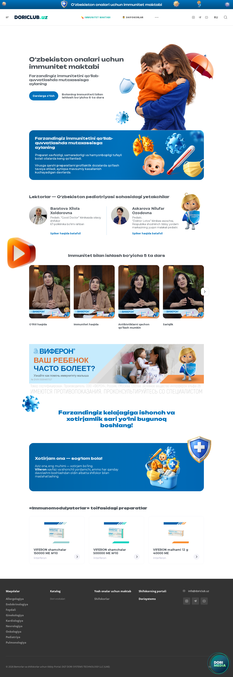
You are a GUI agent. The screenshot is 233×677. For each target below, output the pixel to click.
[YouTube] (206, 17)
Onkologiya (13, 631)
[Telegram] (200, 17)
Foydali (11, 610)
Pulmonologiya (16, 642)
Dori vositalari (57, 598)
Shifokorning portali (152, 591)
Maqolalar (13, 591)
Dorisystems (147, 599)
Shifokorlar (102, 599)
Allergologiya (15, 599)
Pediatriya (13, 637)
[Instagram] (193, 17)
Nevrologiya (14, 626)
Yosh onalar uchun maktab (112, 591)
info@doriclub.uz (198, 591)
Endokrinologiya (17, 604)
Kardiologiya (14, 620)
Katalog (55, 591)
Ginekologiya (15, 615)
